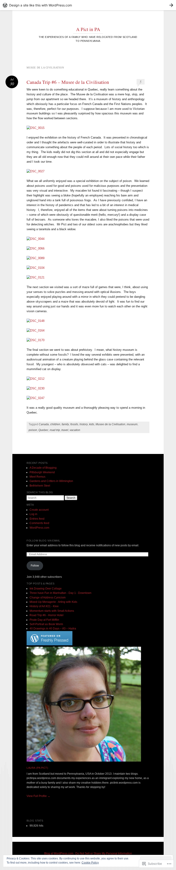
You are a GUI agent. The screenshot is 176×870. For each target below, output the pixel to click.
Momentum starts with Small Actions (52, 610)
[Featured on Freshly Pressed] (49, 644)
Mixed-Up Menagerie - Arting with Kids (53, 602)
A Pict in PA (88, 29)
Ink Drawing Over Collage (46, 588)
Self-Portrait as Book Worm (46, 624)
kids (91, 424)
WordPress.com (39, 527)
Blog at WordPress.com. (59, 853)
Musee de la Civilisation (110, 424)
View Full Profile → (38, 796)
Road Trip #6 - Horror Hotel (46, 615)
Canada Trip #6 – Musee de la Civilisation (68, 82)
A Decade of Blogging (43, 467)
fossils (74, 424)
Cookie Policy (90, 862)
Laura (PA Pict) (37, 767)
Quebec (43, 430)
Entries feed (37, 518)
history (84, 424)
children (55, 424)
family (65, 424)
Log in (33, 514)
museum (132, 424)
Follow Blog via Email (43, 540)
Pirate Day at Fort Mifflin (44, 619)
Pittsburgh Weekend (42, 472)
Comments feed (39, 523)
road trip (55, 430)
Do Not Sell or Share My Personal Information (103, 853)
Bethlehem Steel (40, 485)
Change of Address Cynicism (48, 597)
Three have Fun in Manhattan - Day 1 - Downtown (60, 593)
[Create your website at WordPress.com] (88, 5)
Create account (39, 509)
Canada (44, 424)
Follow (35, 565)
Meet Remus (37, 476)
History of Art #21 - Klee (44, 606)
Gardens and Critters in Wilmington (51, 481)
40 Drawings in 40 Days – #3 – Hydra (53, 628)
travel (64, 430)
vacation (75, 430)
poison (33, 430)
